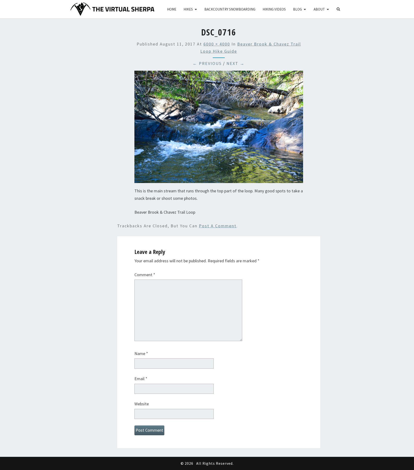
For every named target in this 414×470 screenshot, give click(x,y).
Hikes (188, 9)
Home (171, 9)
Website (141, 404)
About (319, 9)
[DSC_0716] (218, 128)
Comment (144, 274)
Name (141, 353)
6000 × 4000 (216, 44)
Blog (297, 9)
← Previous (207, 63)
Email (140, 378)
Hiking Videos (274, 9)
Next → (235, 63)
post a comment (217, 226)
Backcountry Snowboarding (229, 9)
